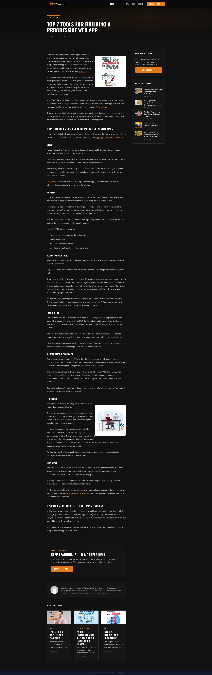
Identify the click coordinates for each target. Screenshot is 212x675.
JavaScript (82, 71)
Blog (112, 4)
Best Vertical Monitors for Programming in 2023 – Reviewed (152, 134)
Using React (52, 181)
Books (120, 4)
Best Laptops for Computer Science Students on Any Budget (153, 103)
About (140, 4)
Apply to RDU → (156, 4)
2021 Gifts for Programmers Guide (151, 124)
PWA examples (100, 107)
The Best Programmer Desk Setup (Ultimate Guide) (152, 114)
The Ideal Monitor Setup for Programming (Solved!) (153, 91)
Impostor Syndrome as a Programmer (111, 634)
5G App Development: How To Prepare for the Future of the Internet (86, 637)
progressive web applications (110, 137)
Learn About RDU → (62, 569)
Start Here (130, 4)
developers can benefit (75, 493)
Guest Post (53, 17)
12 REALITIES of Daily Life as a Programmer (57, 634)
